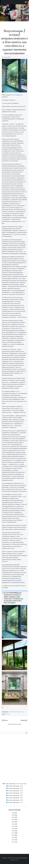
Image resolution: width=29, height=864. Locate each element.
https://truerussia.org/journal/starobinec (16, 591)
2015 (13, 837)
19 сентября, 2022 (6, 57)
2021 (13, 824)
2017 (13, 833)
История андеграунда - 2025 (11, 783)
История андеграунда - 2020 (15, 795)
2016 (13, 835)
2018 (13, 830)
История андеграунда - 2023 (15, 788)
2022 (13, 822)
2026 (13, 813)
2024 (13, 817)
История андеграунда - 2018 (15, 800)
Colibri (16, 860)
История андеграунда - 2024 (15, 786)
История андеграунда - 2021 (15, 793)
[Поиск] (26, 733)
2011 (13, 842)
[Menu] (25, 2)
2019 (13, 828)
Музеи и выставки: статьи (16, 711)
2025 (13, 815)
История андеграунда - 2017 (15, 802)
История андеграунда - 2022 (15, 790)
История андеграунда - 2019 (15, 797)
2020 (13, 826)
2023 (13, 819)
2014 (13, 839)
